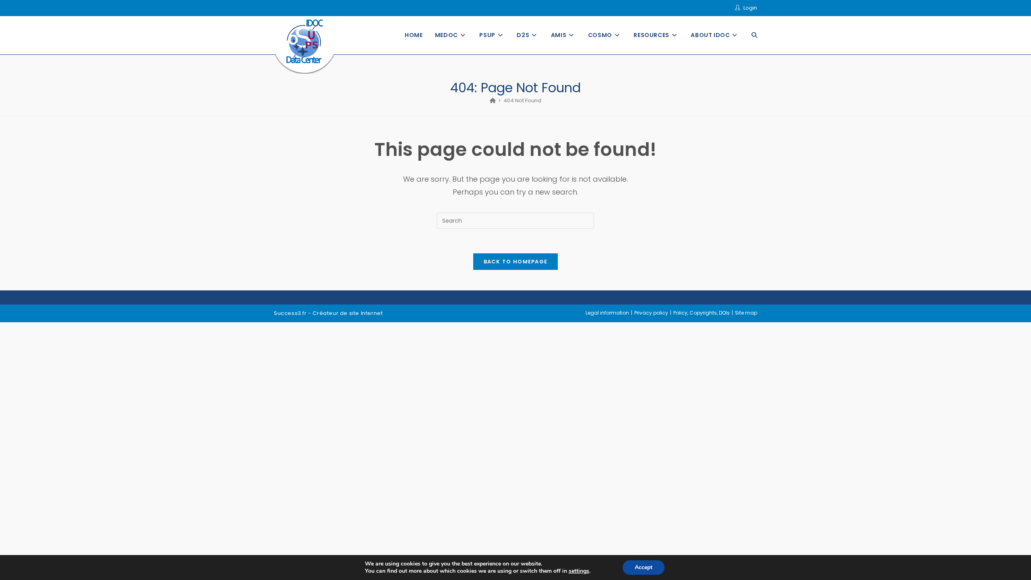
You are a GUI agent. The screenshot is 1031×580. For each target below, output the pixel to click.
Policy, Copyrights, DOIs (701, 312)
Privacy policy (651, 312)
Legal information (607, 312)
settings (579, 571)
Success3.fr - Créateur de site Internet (328, 313)
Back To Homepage (516, 261)
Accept (643, 567)
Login (750, 8)
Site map (746, 312)
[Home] (493, 100)
